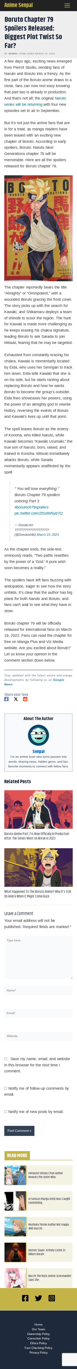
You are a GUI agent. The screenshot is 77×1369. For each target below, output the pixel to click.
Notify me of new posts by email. (36, 1116)
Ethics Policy (38, 1348)
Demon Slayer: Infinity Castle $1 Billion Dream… (46, 1257)
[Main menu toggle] (67, 5)
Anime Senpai (18, 5)
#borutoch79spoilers (32, 512)
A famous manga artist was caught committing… (49, 1205)
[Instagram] (51, 1303)
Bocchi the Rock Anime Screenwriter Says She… (49, 1282)
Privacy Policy (39, 1357)
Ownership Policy (38, 1338)
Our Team (38, 1334)
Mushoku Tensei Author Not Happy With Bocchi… (48, 1231)
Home (38, 1329)
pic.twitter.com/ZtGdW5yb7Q (39, 518)
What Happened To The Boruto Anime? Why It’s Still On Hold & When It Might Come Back (37, 899)
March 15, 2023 (48, 539)
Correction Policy (38, 1343)
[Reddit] (25, 704)
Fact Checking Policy (38, 1352)
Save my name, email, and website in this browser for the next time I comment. (37, 1069)
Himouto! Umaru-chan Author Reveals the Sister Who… (45, 1180)
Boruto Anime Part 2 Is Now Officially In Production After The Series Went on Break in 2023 (36, 841)
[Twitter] (16, 704)
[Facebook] (6, 704)
